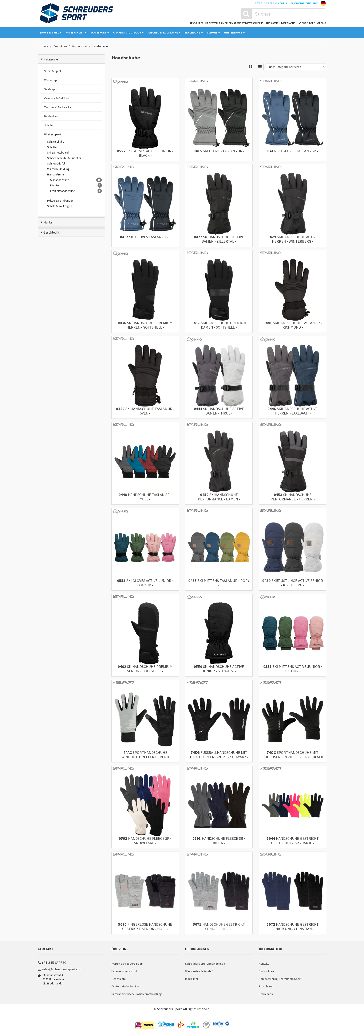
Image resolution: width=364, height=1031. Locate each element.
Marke (47, 222)
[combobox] (288, 13)
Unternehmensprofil (124, 971)
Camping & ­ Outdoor (127, 32)
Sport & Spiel (52, 71)
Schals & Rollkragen (59, 206)
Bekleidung (192, 32)
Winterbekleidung (58, 169)
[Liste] (260, 66)
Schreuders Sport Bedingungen (205, 963)
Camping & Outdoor (56, 98)
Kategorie (50, 59)
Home (44, 46)
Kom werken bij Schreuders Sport (280, 979)
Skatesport (98, 32)
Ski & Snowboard (58, 152)
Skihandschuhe (59, 180)
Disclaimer (191, 979)
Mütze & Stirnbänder (60, 200)
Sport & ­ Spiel (49, 32)
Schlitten (52, 147)
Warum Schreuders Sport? (128, 963)
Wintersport (233, 32)
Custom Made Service (125, 986)
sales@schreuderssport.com (62, 969)
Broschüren (266, 986)
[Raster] (250, 66)
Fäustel (54, 185)
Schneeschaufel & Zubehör (64, 158)
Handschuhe (55, 174)
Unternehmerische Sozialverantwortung (136, 994)
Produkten (60, 46)
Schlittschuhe (55, 141)
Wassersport (75, 32)
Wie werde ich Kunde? (304, 3)
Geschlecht (51, 232)
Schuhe (212, 32)
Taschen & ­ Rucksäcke (163, 32)
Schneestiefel (56, 163)
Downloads (266, 994)
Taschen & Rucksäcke (57, 107)
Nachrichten (266, 971)
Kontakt (264, 963)
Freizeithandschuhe (62, 191)
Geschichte (118, 979)
